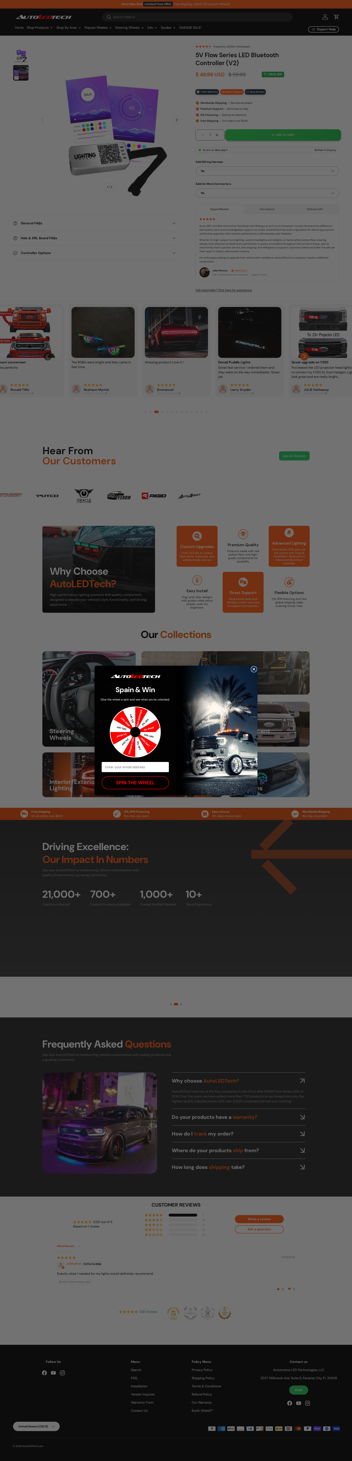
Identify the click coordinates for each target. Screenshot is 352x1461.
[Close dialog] (254, 669)
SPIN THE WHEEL (135, 782)
